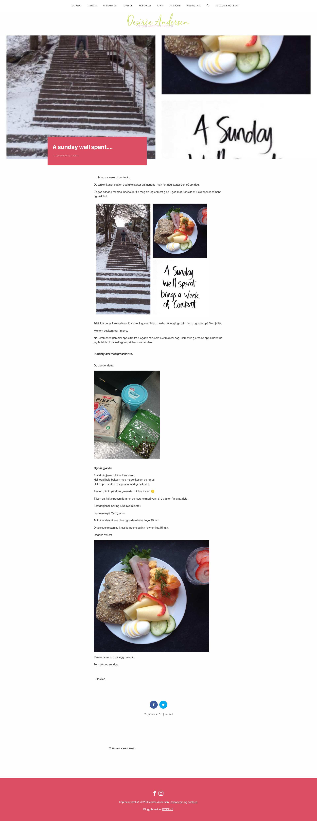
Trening (92, 5)
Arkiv (160, 5)
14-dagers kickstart (227, 5)
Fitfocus (175, 5)
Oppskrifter (110, 5)
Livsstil (128, 5)
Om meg (76, 5)
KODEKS (167, 809)
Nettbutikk (193, 5)
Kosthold (145, 5)
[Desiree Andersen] (158, 20)
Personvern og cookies (183, 802)
